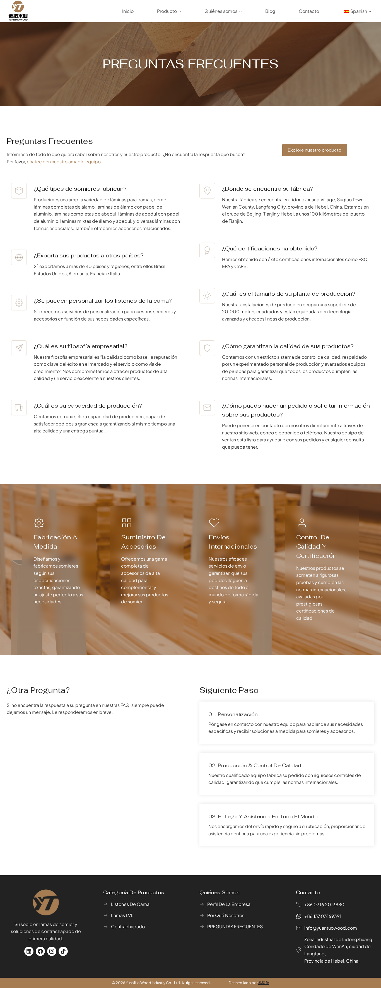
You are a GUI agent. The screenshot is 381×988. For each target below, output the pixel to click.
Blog (270, 11)
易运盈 (263, 982)
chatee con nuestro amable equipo (64, 161)
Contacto (309, 11)
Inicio (128, 11)
